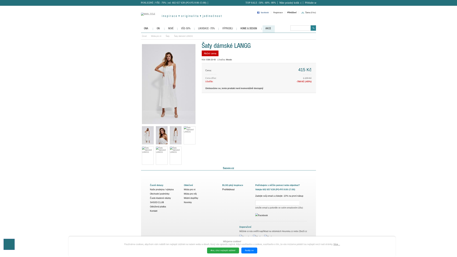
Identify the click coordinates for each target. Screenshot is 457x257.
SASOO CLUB (157, 202)
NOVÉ (171, 28)
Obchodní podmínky (159, 194)
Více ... (336, 244)
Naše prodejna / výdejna (162, 189)
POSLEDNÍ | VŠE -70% (153, 2)
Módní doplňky (191, 198)
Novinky (188, 202)
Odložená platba (158, 206)
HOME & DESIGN (248, 28)
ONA (146, 28)
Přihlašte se (310, 2)
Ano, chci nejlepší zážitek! (223, 250)
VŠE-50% (185, 28)
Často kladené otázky (160, 198)
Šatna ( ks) (310, 12)
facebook (265, 12)
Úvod (144, 36)
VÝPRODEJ (227, 28)
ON (158, 28)
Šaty (168, 36)
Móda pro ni (156, 36)
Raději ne (249, 250)
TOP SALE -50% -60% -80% (260, 2)
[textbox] (300, 28)
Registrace (278, 12)
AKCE (268, 28)
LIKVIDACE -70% (206, 28)
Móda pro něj (190, 194)
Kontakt (153, 211)
